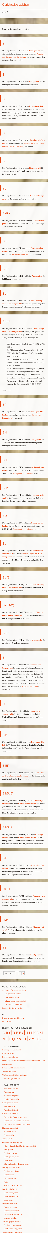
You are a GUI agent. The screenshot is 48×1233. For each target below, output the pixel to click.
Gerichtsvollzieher (10, 1178)
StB (7, 734)
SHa (7, 487)
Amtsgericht (37, 275)
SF (6, 404)
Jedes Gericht (7, 1138)
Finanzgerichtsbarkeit (10, 1128)
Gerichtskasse (9, 1174)
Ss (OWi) (13, 604)
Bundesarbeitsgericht (11, 1095)
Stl (5, 947)
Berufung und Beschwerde (11, 1050)
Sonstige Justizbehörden (11, 1167)
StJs (7, 919)
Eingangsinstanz (8, 1053)
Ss (5, 543)
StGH (9, 888)
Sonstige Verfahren (9, 1071)
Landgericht (34, 81)
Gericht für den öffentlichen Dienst (16, 1120)
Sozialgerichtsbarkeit (9, 1189)
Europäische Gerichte (10, 1113)
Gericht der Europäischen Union (15, 1117)
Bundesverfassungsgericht (13, 1225)
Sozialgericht (34, 50)
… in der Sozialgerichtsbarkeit (15, 1001)
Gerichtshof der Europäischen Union (17, 1124)
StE (7, 857)
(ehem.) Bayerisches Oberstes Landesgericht (20, 1146)
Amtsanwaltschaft (10, 1207)
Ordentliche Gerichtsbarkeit (12, 1142)
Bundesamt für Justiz (11, 1171)
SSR (8, 632)
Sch (7, 293)
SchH (9, 321)
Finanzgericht (35, 167)
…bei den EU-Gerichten (13, 1004)
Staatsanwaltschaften (9, 1203)
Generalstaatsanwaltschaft (13, 1214)
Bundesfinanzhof (36, 106)
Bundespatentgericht (11, 1156)
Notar (6, 1182)
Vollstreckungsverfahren (11, 1078)
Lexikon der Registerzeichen (12, 1008)
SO (6, 515)
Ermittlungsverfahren (10, 1057)
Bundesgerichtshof (10, 1153)
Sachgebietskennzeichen (21, 254)
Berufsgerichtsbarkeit (10, 1102)
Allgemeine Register (30, 686)
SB (6, 240)
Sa (6, 188)
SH (6, 432)
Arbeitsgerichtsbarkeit (10, 1088)
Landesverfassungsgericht (13, 1228)
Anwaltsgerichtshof (11, 1110)
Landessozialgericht (11, 1196)
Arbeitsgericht (9, 1092)
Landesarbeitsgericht (11, 1099)
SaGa (9, 213)
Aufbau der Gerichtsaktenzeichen (14, 990)
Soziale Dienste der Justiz (13, 1185)
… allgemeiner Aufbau (12, 993)
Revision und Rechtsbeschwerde (13, 1068)
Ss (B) (9, 577)
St (5, 657)
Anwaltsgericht (9, 1106)
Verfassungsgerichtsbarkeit (12, 1221)
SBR (8, 268)
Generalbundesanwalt (27, 803)
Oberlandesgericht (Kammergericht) (17, 1164)
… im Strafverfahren (11, 997)
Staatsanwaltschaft (10, 1218)
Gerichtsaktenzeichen (15, 4)
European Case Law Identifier (13, 1018)
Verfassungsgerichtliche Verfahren (14, 1075)
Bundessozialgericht (11, 1192)
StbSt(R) (12, 827)
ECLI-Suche (6, 1021)
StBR (8, 765)
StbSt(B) (12, 793)
